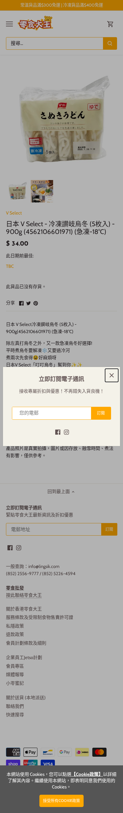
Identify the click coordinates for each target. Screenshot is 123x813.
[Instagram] (66, 432)
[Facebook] (57, 432)
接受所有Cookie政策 (61, 800)
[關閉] (111, 375)
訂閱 (101, 413)
